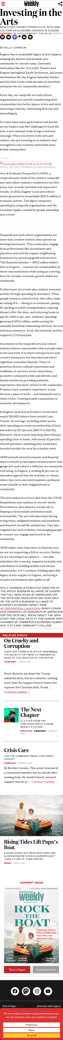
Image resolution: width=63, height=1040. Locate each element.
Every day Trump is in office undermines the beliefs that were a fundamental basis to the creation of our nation (31, 654)
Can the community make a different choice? (29, 757)
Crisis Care (16, 750)
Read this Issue (46, 969)
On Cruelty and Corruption (21, 643)
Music (7, 862)
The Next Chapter (30, 712)
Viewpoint (6, 33)
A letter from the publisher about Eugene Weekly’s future (37, 723)
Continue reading (17, 692)
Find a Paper (17, 969)
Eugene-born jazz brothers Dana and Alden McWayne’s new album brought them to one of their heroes (29, 855)
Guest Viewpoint (27, 33)
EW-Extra (26, 730)
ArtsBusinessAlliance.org (20, 608)
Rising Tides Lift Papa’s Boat (31, 844)
